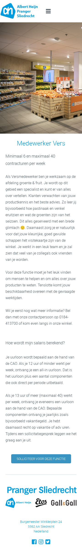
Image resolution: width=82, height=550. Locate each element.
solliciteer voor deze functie (41, 459)
